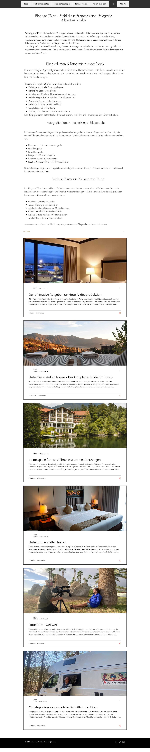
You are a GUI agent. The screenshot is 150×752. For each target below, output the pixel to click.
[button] (124, 231)
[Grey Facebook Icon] (115, 742)
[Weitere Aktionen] (121, 288)
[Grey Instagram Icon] (123, 742)
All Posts (26, 231)
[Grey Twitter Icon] (119, 742)
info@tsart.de (52, 742)
